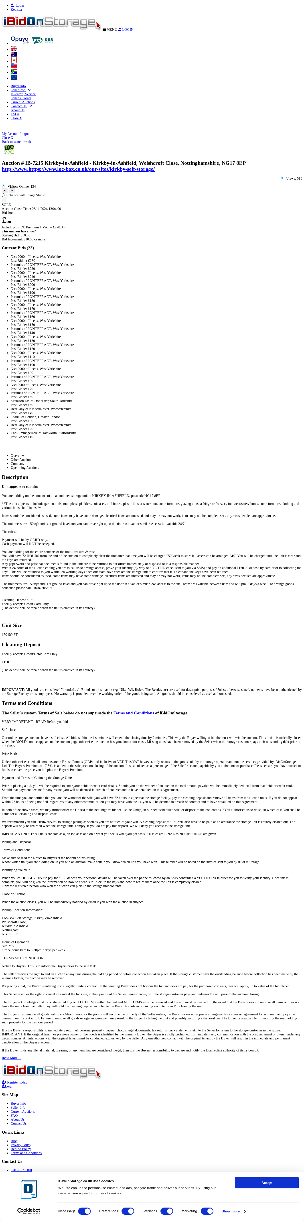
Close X (16, 118)
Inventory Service (23, 94)
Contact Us (19, 106)
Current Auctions (23, 102)
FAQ (14, 1115)
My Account (10, 134)
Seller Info (18, 1107)
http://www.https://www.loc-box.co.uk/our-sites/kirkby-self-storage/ (78, 169)
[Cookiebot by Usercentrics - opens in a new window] (28, 1211)
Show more (231, 1211)
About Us (17, 110)
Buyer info (18, 86)
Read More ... (11, 1058)
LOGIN (127, 29)
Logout (25, 134)
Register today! (17, 1082)
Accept (266, 1183)
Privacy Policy (21, 1145)
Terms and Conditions (133, 713)
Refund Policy (21, 1149)
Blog (14, 1141)
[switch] (128, 1211)
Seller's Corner (21, 98)
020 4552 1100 (21, 1170)
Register (16, 9)
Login (19, 5)
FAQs (15, 114)
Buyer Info (18, 1103)
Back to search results (17, 142)
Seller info (18, 90)
